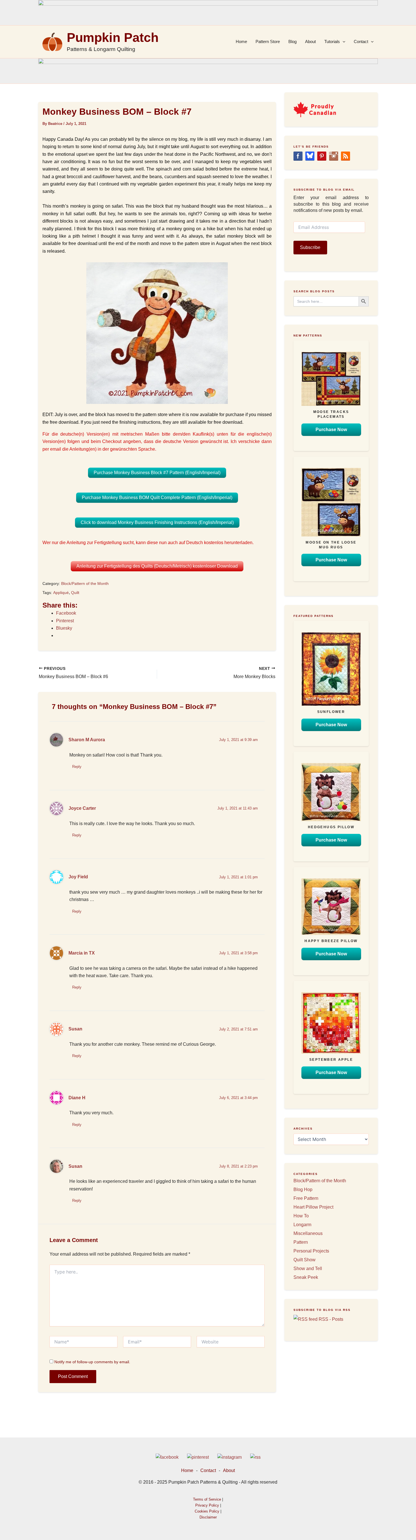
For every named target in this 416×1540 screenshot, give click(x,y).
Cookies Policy (207, 1511)
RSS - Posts (330, 1319)
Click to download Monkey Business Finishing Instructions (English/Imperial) (157, 522)
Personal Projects (311, 1251)
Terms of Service (207, 1499)
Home (241, 41)
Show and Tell (307, 1268)
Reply (77, 766)
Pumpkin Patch (112, 37)
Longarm (302, 1224)
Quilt (75, 592)
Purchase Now (331, 429)
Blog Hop (302, 1189)
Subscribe (310, 247)
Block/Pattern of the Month (85, 583)
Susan (75, 1166)
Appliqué (61, 592)
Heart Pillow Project (313, 1207)
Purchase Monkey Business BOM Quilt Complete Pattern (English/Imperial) (157, 497)
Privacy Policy (207, 1505)
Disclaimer (208, 1517)
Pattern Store (268, 41)
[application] (342, 41)
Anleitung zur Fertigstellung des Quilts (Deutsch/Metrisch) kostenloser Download (157, 566)
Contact (361, 41)
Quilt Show (304, 1259)
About (310, 41)
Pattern (300, 1242)
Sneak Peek (305, 1277)
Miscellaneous (308, 1233)
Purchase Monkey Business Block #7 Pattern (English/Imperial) (157, 472)
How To (301, 1215)
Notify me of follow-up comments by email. (92, 1362)
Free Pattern (305, 1198)
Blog (292, 41)
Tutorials (332, 41)
